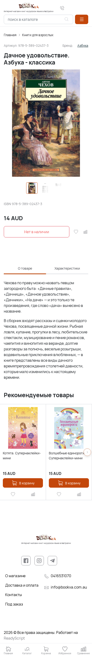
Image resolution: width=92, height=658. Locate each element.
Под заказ (14, 604)
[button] (81, 19)
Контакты (13, 594)
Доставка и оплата (21, 585)
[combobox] (38, 19)
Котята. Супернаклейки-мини (22, 455)
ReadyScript (14, 638)
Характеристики (67, 268)
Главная (10, 35)
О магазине (15, 575)
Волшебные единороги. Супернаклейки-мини (67, 455)
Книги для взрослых (37, 35)
